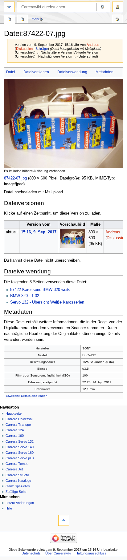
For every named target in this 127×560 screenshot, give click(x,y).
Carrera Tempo (17, 463)
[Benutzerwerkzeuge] (117, 7)
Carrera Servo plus (20, 458)
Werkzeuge (117, 20)
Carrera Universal (19, 419)
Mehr (35, 19)
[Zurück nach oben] (63, 520)
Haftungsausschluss (91, 553)
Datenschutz (31, 553)
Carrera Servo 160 (20, 452)
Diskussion (24, 48)
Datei (10, 72)
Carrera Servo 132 (20, 441)
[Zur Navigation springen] (9, 7)
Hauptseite (14, 413)
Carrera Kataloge (18, 480)
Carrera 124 (15, 430)
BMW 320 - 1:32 (24, 296)
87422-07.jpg (15, 178)
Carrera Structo (17, 475)
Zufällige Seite (16, 492)
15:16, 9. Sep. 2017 (38, 232)
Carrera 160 (15, 435)
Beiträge (41, 48)
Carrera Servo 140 (20, 447)
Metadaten (104, 72)
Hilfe (9, 508)
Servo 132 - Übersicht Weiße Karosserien (47, 302)
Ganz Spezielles (18, 486)
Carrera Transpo (18, 424)
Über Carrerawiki (58, 553)
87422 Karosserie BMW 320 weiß (40, 290)
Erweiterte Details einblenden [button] (26, 395)
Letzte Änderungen (20, 503)
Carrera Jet (14, 469)
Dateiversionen (36, 72)
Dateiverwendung (72, 72)
